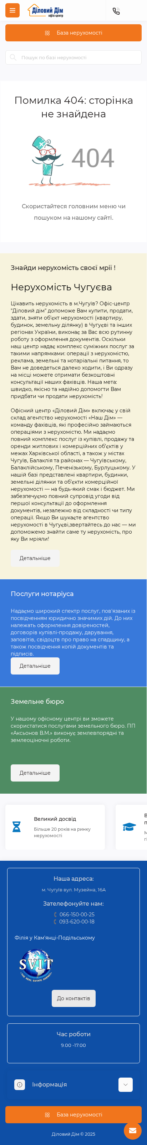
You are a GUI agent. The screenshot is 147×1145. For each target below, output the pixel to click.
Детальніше (35, 558)
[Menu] (12, 10)
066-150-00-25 (77, 914)
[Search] (13, 57)
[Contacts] (116, 10)
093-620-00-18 (77, 921)
